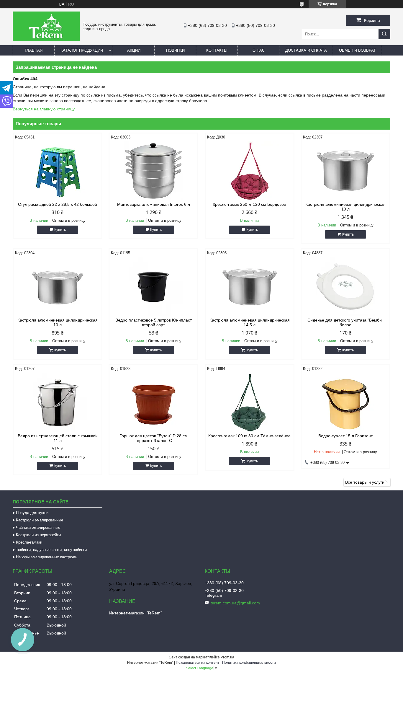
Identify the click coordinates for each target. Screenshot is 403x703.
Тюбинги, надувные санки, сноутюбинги (51, 549)
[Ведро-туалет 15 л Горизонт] (345, 402)
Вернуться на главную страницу (44, 109)
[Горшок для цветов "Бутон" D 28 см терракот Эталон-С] (153, 402)
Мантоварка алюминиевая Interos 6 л (153, 204)
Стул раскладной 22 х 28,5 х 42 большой (57, 204)
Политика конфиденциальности (249, 662)
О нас (259, 50)
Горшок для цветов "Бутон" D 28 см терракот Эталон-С (153, 438)
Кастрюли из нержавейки (38, 535)
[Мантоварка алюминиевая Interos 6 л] (153, 170)
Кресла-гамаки (29, 542)
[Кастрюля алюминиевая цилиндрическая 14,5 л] (249, 286)
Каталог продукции (81, 50)
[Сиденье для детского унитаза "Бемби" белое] (345, 286)
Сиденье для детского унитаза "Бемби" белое (345, 322)
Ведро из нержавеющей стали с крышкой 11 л (58, 438)
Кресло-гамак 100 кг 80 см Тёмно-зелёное (249, 435)
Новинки (175, 50)
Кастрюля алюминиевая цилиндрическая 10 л (57, 322)
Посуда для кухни (32, 512)
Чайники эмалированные (38, 527)
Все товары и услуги (364, 482)
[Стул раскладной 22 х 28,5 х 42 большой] (57, 170)
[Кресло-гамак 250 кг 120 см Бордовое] (249, 170)
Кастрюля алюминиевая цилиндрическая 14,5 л (249, 322)
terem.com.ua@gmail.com (235, 603)
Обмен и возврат (357, 50)
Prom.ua (227, 657)
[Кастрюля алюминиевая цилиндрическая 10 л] (57, 286)
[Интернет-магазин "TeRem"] (46, 39)
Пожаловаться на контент (197, 662)
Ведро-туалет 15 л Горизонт (345, 435)
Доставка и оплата (306, 50)
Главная (33, 50)
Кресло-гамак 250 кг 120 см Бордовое (249, 204)
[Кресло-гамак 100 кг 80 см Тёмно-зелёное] (249, 402)
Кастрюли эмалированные (39, 520)
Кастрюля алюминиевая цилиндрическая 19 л (345, 206)
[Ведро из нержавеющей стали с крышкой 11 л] (57, 402)
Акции (133, 50)
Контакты (216, 50)
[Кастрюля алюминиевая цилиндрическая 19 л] (345, 170)
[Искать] (384, 34)
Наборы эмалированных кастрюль (46, 557)
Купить (60, 230)
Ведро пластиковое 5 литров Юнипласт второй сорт (153, 322)
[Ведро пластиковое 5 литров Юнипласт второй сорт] (153, 286)
